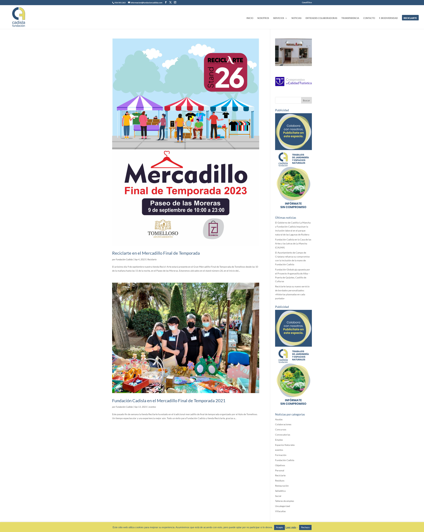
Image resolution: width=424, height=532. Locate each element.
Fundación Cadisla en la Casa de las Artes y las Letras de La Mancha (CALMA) (293, 243)
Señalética (280, 490)
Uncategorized (282, 506)
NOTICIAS (296, 18)
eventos (152, 406)
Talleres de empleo (284, 501)
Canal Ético (307, 2)
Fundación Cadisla (124, 259)
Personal (279, 470)
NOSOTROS (263, 18)
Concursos (280, 429)
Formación (280, 455)
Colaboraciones (283, 424)
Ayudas (279, 419)
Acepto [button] (279, 527)
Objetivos (280, 465)
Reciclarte (152, 259)
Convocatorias (282, 434)
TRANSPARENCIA (350, 18)
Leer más (291, 527)
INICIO (249, 18)
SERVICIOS (278, 18)
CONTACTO (369, 18)
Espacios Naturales (285, 444)
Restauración (282, 485)
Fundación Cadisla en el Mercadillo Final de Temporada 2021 (168, 400)
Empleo (279, 439)
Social (278, 496)
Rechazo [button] (305, 527)
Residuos (279, 480)
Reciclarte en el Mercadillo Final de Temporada (156, 253)
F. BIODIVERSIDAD (388, 18)
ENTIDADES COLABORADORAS (321, 18)
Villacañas (280, 511)
